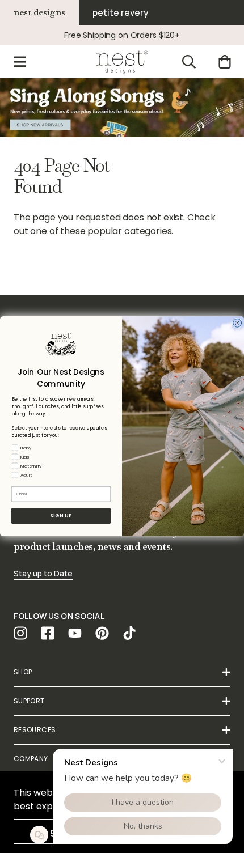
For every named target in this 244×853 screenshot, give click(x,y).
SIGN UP (61, 516)
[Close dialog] (237, 323)
